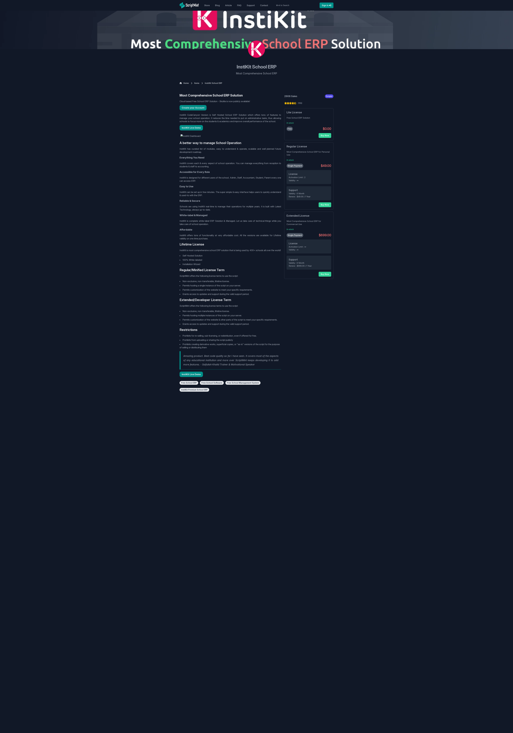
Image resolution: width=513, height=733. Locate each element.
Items (196, 83)
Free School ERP (189, 383)
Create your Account (193, 107)
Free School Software (211, 383)
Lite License (294, 112)
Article (228, 5)
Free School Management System (243, 383)
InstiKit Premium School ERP (194, 390)
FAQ (239, 5)
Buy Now (325, 135)
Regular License (297, 146)
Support (251, 5)
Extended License (298, 215)
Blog (217, 5)
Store (207, 5)
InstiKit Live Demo (191, 127)
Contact (264, 5)
